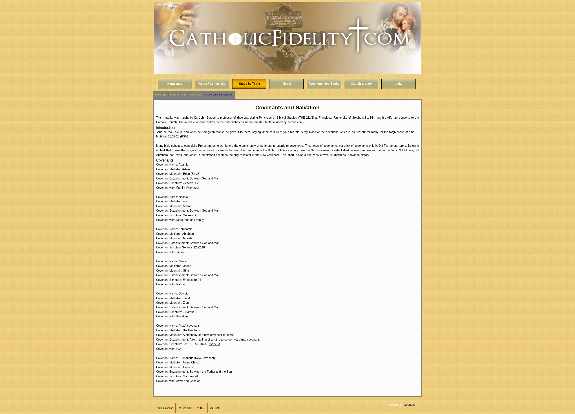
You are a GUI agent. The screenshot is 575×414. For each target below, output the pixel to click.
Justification (196, 94)
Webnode (410, 404)
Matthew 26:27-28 (167, 136)
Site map (186, 408)
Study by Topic (178, 94)
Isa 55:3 (214, 344)
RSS (202, 408)
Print (216, 408)
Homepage (160, 94)
